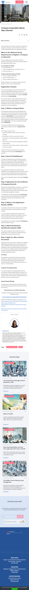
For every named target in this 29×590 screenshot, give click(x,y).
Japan (11, 301)
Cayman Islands (18, 304)
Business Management (12, 347)
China (6, 303)
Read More (5, 391)
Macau (2, 303)
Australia (22, 301)
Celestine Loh (5, 331)
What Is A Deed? (8, 414)
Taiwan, (26, 301)
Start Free (19, 2)
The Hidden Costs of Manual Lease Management (13, 481)
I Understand (14, 588)
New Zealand (16, 301)
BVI (14, 303)
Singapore (6, 301)
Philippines (10, 303)
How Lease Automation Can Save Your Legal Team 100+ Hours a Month (14, 448)
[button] (14, 531)
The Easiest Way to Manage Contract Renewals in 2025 (14, 381)
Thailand (7, 304)
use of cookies (24, 587)
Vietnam (3, 304)
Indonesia (12, 304)
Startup (20, 347)
